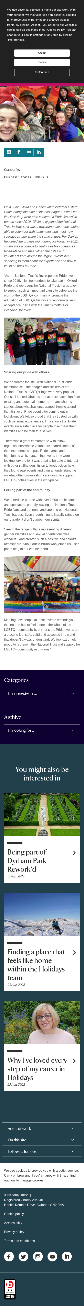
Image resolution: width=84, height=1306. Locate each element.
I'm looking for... (21, 730)
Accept (42, 53)
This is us (41, 177)
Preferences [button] (16, 39)
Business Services (17, 177)
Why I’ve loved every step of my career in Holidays (37, 1069)
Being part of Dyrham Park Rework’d (26, 861)
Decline (42, 62)
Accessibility (13, 1223)
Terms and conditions (19, 1241)
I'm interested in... (22, 693)
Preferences (42, 72)
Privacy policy (14, 1232)
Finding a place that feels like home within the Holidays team (36, 965)
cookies (38, 1180)
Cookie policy (14, 1214)
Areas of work (19, 1128)
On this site (17, 1140)
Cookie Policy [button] (55, 29)
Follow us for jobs (22, 1151)
